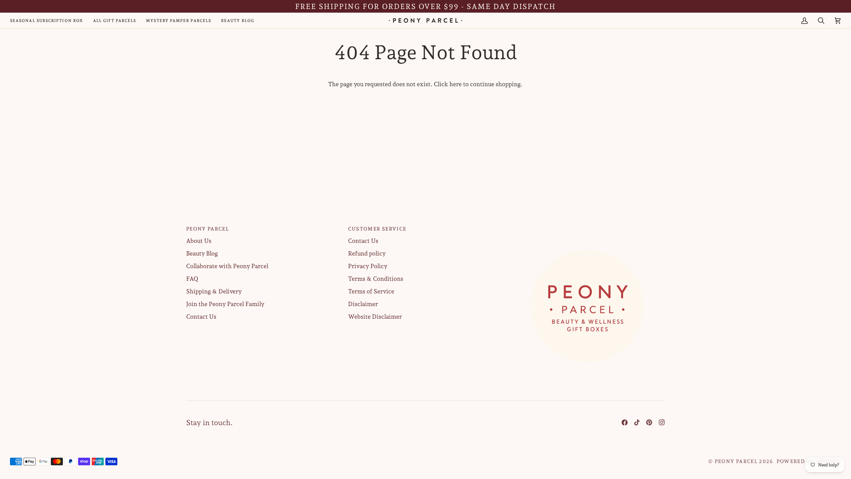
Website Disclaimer (375, 316)
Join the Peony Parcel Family (225, 303)
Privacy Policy (367, 265)
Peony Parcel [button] (207, 229)
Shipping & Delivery (214, 291)
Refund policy (367, 253)
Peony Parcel (736, 461)
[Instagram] (662, 422)
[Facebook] (625, 422)
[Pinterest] (649, 422)
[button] (587, 227)
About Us (198, 240)
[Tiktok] (637, 422)
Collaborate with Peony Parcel (227, 265)
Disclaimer (363, 303)
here (455, 83)
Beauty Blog (202, 253)
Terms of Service (371, 291)
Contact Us (201, 316)
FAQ (192, 278)
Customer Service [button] (377, 229)
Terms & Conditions (375, 278)
